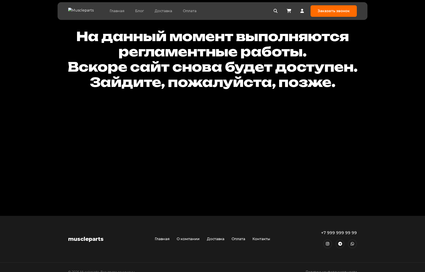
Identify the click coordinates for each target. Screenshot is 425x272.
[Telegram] (340, 243)
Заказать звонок (334, 11)
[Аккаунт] (302, 11)
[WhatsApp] (352, 243)
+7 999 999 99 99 (339, 232)
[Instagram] (327, 243)
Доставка (163, 11)
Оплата (190, 11)
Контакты (261, 239)
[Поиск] (275, 11)
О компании (188, 239)
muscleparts (86, 239)
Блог (139, 11)
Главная (117, 11)
